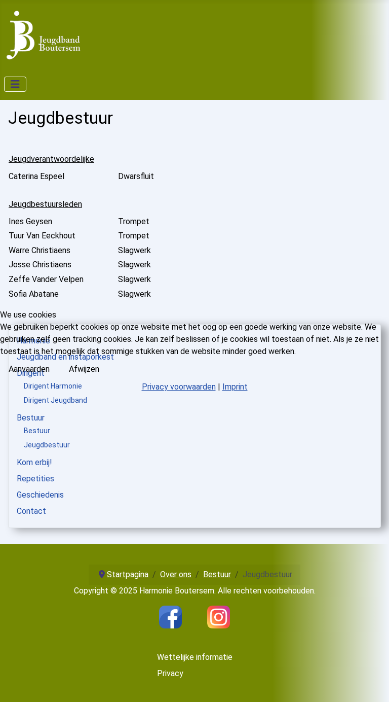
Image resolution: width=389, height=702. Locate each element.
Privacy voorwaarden (179, 387)
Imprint (235, 387)
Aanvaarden (29, 369)
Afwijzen (84, 369)
